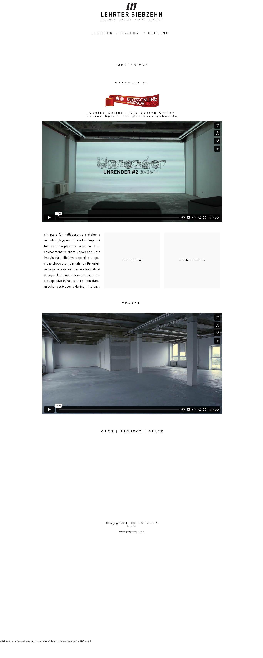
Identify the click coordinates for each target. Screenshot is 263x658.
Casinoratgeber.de (155, 115)
